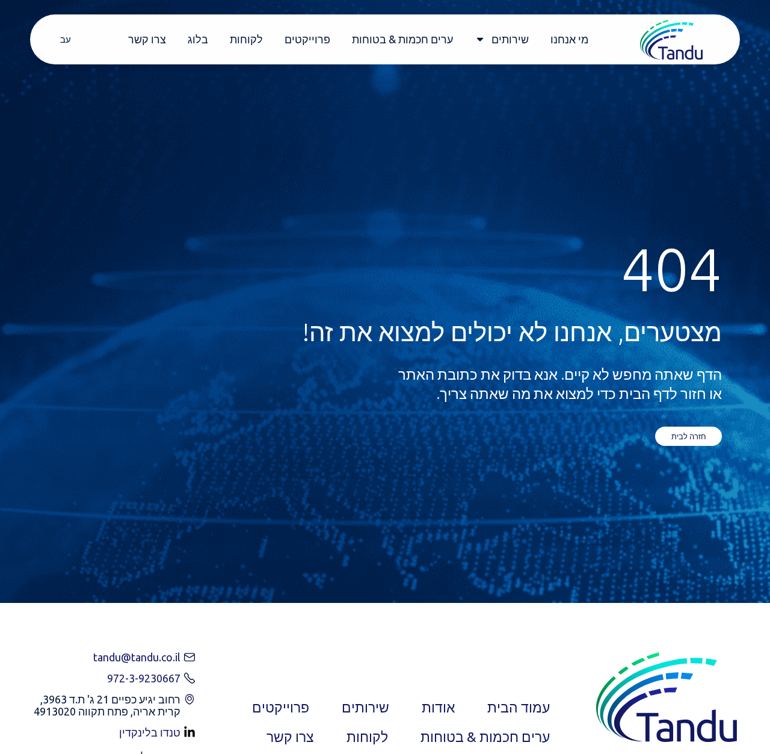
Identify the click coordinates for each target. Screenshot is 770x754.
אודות (438, 707)
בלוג (198, 39)
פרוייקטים (307, 39)
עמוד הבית (518, 707)
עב (65, 39)
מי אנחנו (569, 39)
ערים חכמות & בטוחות (402, 39)
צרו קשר (147, 39)
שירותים (510, 39)
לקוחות (246, 39)
